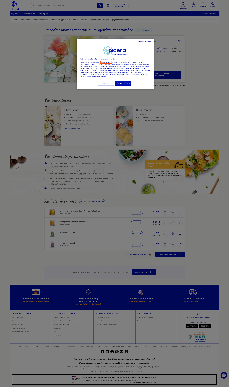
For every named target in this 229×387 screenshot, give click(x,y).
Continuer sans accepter (144, 41)
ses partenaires (106, 62)
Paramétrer (106, 83)
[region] (115, 64)
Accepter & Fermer (123, 83)
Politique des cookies (99, 76)
